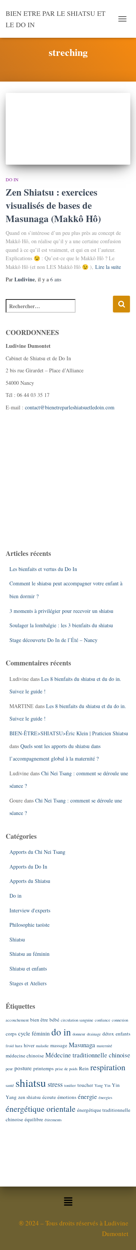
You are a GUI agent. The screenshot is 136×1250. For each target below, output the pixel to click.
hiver (29, 1045)
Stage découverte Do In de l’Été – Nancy (53, 640)
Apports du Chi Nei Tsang (37, 851)
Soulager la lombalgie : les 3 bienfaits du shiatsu (61, 625)
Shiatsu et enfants (28, 968)
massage (58, 1045)
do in (61, 1031)
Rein (84, 1068)
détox (108, 1033)
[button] (68, 1202)
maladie (42, 1045)
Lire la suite (108, 266)
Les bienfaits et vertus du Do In (43, 569)
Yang (98, 1085)
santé (10, 1085)
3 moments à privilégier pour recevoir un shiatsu (61, 610)
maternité (104, 1045)
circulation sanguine (77, 1020)
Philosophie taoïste (29, 924)
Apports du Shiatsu (29, 880)
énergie (87, 1096)
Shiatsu (17, 939)
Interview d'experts (29, 910)
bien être (39, 1019)
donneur (79, 1034)
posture (23, 1068)
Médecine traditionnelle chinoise (87, 1055)
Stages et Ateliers (27, 983)
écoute (49, 1097)
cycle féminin (34, 1033)
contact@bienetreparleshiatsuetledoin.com (69, 407)
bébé (54, 1019)
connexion (120, 1020)
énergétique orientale (41, 1108)
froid (10, 1045)
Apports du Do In (28, 866)
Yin (107, 1085)
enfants (123, 1033)
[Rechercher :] (59, 311)
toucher (85, 1085)
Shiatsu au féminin (29, 953)
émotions (66, 1097)
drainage (94, 1034)
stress (55, 1084)
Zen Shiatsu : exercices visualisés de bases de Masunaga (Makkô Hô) (53, 205)
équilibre (34, 1119)
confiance (102, 1020)
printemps (43, 1068)
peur (9, 1068)
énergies (105, 1097)
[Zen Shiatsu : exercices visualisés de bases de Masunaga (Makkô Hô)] (68, 129)
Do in (12, 179)
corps (11, 1033)
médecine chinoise (25, 1055)
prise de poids (66, 1068)
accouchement (17, 1020)
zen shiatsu (29, 1097)
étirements (53, 1119)
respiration (107, 1067)
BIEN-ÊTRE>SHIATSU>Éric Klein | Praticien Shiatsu (68, 733)
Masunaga (82, 1044)
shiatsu (30, 1082)
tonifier (70, 1085)
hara (18, 1045)
